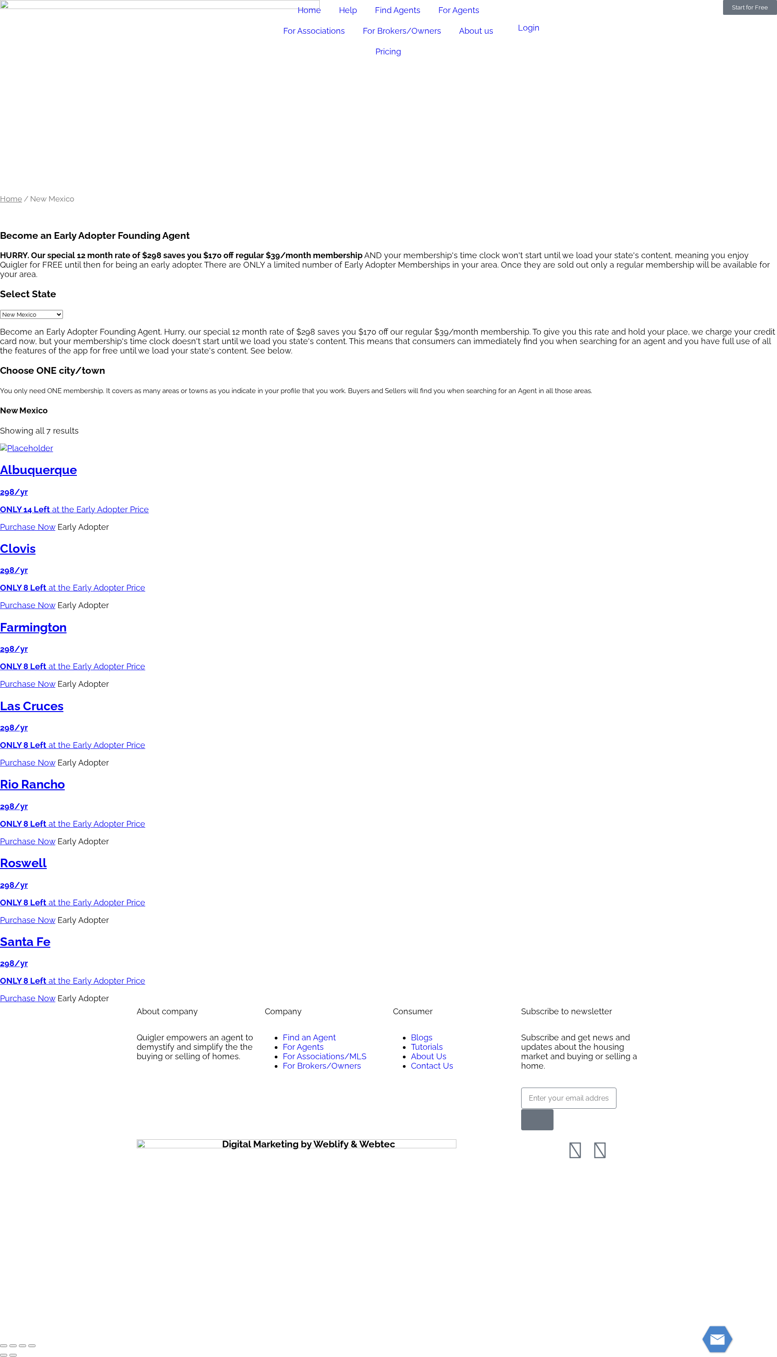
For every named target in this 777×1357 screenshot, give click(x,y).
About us (476, 31)
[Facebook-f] (575, 1150)
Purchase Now (27, 527)
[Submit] (537, 1119)
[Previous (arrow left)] (3, 1355)
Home (309, 10)
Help (348, 10)
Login (529, 27)
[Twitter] (600, 1150)
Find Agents (397, 10)
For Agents (458, 10)
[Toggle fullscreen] (13, 1345)
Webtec (377, 1144)
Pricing (388, 51)
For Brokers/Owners (402, 31)
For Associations (314, 31)
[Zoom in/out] (3, 1345)
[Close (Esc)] (32, 1345)
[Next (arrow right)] (13, 1355)
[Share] (22, 1345)
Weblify (330, 1144)
